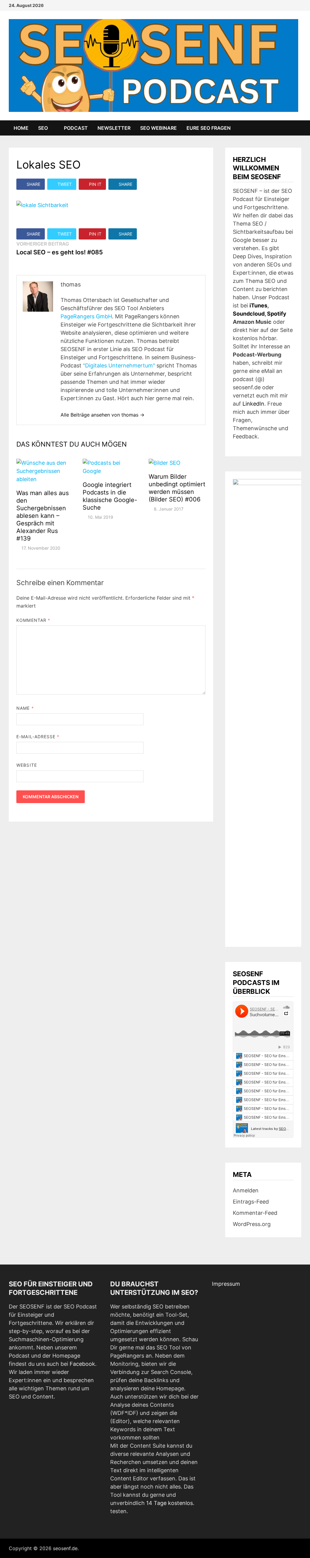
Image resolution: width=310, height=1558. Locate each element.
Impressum (226, 1284)
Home (21, 128)
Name (25, 708)
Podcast (76, 128)
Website (26, 765)
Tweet (65, 184)
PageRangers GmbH (86, 316)
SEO (43, 128)
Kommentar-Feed (255, 1213)
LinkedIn (253, 403)
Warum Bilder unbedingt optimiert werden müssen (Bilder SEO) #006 (177, 488)
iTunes (258, 305)
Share (33, 184)
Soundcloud (249, 313)
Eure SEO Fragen (208, 128)
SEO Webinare (158, 128)
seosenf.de (65, 1548)
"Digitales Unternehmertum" (119, 365)
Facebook (82, 1364)
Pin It (95, 184)
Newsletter (113, 128)
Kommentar (33, 620)
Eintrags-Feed (251, 1201)
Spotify (276, 313)
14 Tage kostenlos (169, 1503)
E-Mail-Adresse (37, 736)
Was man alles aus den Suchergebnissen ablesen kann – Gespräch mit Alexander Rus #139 (42, 515)
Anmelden (246, 1190)
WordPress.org (252, 1224)
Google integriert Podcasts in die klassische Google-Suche (110, 496)
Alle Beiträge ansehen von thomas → (102, 415)
